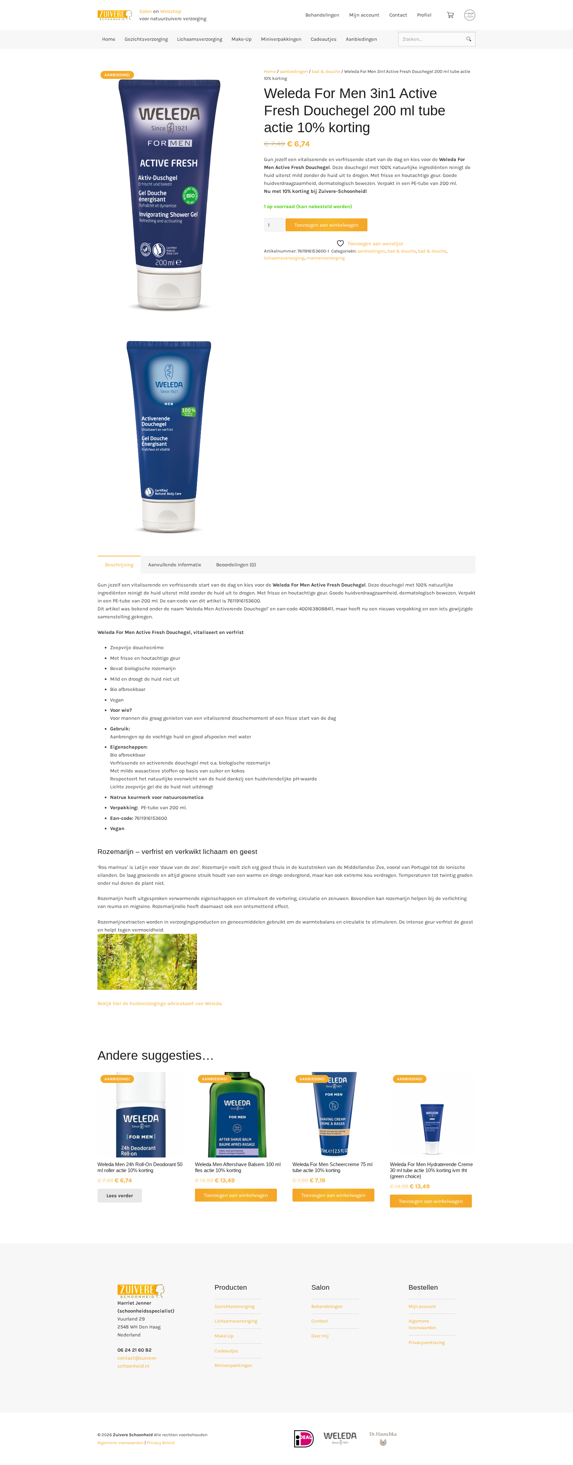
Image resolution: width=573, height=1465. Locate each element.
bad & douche (326, 71)
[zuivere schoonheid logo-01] (114, 15)
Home (270, 71)
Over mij (320, 1336)
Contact (319, 1321)
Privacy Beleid (161, 1442)
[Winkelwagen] (450, 15)
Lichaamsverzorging (236, 1321)
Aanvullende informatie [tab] (174, 565)
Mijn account (422, 1306)
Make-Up (224, 1336)
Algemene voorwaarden (120, 1442)
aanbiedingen (294, 71)
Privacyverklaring (427, 1342)
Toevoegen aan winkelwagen (326, 225)
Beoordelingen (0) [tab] (236, 565)
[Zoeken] (469, 39)
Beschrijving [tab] (119, 565)
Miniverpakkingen (233, 1365)
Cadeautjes (226, 1351)
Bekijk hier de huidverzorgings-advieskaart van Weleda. (160, 1003)
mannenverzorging (325, 257)
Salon (145, 11)
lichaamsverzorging (284, 257)
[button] (231, 78)
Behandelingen (327, 1306)
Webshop (170, 11)
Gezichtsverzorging (235, 1306)
